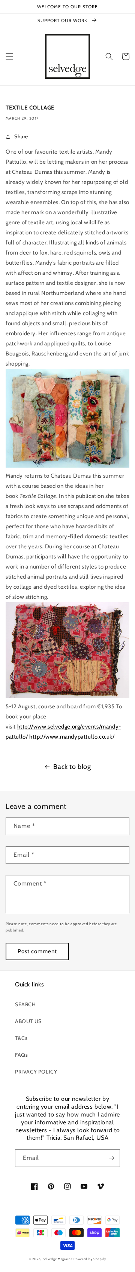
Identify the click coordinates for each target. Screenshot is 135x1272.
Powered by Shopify (90, 1259)
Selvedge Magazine (58, 1259)
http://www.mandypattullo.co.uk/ (72, 736)
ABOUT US (28, 1021)
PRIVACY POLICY (36, 1071)
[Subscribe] (111, 1158)
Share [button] (21, 136)
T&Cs (21, 1038)
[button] (9, 56)
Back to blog (72, 767)
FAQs (21, 1054)
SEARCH (25, 1004)
